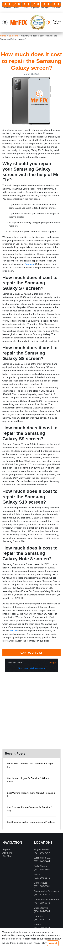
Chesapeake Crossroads (46, 899)
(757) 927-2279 (42, 903)
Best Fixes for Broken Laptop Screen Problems (31, 822)
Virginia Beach (41, 849)
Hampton (38, 916)
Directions (23, 668)
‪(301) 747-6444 (42, 861)
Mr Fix (13, 630)
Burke (37, 874)
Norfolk (37, 924)
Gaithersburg (40, 883)
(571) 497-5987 (42, 869)
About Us (7, 852)
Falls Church (40, 866)
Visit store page (38, 668)
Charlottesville (41, 908)
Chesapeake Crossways (46, 891)
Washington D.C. (42, 857)
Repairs (6, 849)
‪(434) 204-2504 (42, 911)
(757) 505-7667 (42, 852)
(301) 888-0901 (42, 886)
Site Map (6, 856)
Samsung (30, 264)
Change (52, 662)
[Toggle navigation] (5, 22)
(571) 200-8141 (42, 878)
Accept (53, 943)
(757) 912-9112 (42, 894)
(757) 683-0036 (42, 919)
